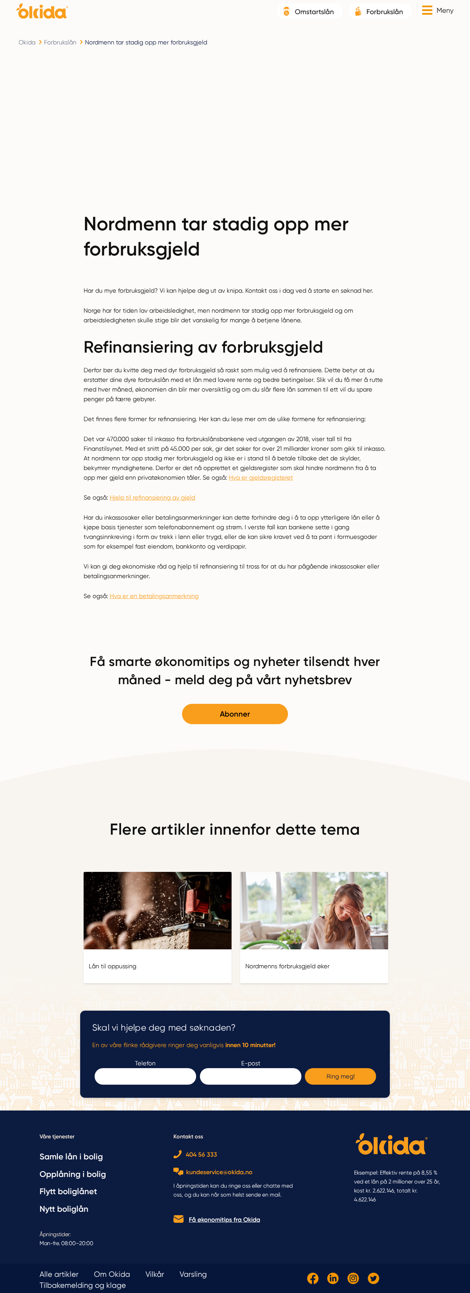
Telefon (145, 1063)
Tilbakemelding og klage (83, 1285)
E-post (250, 1063)
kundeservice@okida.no (219, 1172)
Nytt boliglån (64, 1209)
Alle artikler (59, 1274)
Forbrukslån (384, 12)
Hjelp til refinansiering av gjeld (152, 497)
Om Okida (112, 1274)
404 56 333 (201, 1154)
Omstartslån (314, 12)
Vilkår (155, 1274)
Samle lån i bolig (71, 1156)
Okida (27, 42)
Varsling (193, 1274)
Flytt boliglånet (68, 1191)
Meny (445, 10)
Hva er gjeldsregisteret (261, 477)
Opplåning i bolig (73, 1174)
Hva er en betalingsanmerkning (154, 595)
